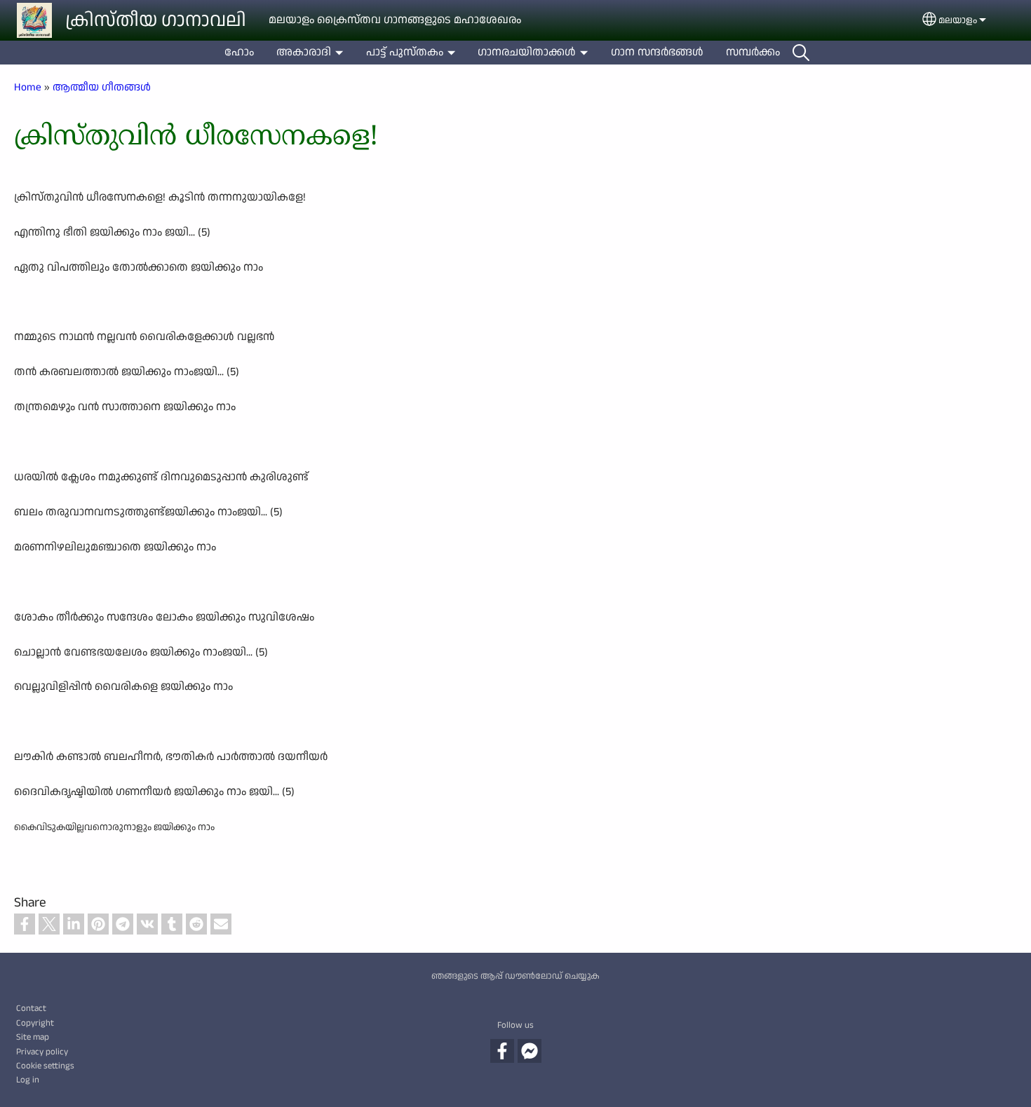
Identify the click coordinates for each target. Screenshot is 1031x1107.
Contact (31, 1008)
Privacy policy (42, 1051)
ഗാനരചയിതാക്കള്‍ (527, 52)
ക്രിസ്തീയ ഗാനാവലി (155, 20)
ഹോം (239, 52)
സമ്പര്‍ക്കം (753, 52)
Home (27, 87)
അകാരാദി (303, 52)
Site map (32, 1037)
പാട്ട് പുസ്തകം (404, 52)
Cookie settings (45, 1065)
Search (801, 52)
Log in (27, 1079)
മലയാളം (957, 20)
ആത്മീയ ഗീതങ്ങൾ (102, 87)
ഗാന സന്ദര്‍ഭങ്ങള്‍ (657, 52)
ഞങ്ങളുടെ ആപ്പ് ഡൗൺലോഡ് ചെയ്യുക (515, 976)
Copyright (35, 1023)
